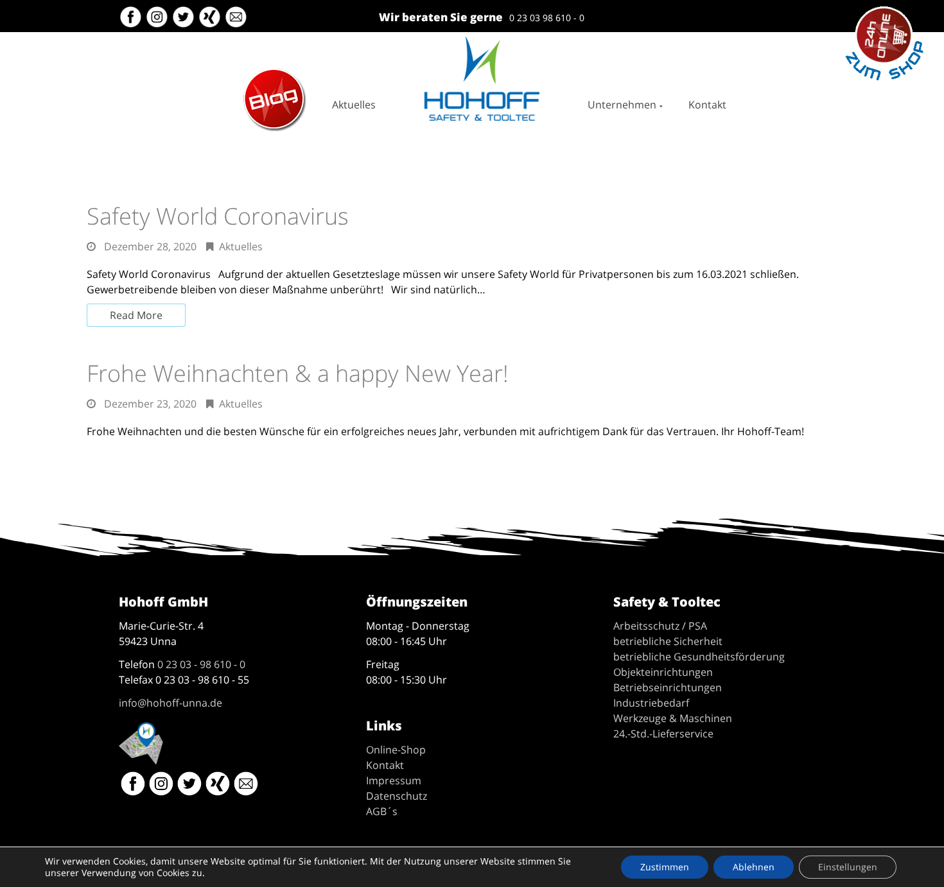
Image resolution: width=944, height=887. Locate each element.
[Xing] (211, 22)
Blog (252, 73)
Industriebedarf (651, 703)
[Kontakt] (237, 22)
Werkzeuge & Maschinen (672, 718)
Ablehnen (753, 867)
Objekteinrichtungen (663, 672)
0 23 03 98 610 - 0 (546, 18)
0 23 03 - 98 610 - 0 (201, 664)
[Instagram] (158, 22)
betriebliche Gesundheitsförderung (699, 657)
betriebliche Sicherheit (667, 641)
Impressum (393, 780)
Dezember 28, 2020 (150, 246)
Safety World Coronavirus (218, 216)
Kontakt (707, 105)
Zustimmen (664, 867)
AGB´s (382, 811)
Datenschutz (396, 796)
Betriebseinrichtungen (667, 687)
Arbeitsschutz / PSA (660, 626)
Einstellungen (847, 867)
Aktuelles (354, 105)
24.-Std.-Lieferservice (663, 734)
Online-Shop (396, 750)
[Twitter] (184, 22)
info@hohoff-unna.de (170, 703)
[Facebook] (131, 22)
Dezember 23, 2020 (150, 404)
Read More (136, 315)
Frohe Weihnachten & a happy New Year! (298, 373)
